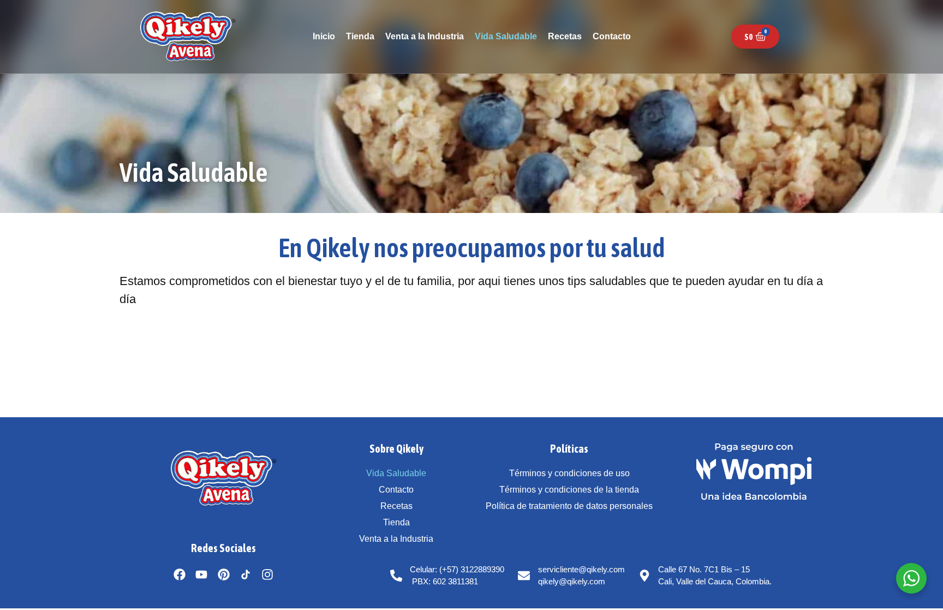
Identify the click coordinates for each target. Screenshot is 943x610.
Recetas (565, 36)
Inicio (324, 36)
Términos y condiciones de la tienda (569, 489)
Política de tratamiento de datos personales (569, 506)
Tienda (360, 36)
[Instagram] (267, 574)
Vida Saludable (506, 36)
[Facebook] (179, 574)
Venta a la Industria (424, 36)
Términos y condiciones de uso (569, 473)
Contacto (612, 36)
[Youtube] (201, 574)
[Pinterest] (223, 574)
